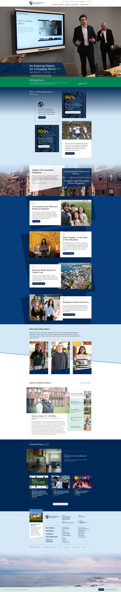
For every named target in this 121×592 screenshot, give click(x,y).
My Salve (64, 540)
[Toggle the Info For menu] (84, 1)
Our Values (42, 117)
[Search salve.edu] (91, 4)
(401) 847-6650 (81, 516)
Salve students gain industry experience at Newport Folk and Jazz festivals (61, 492)
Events (69, 1)
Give (90, 1)
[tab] (79, 395)
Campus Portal (65, 542)
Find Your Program (44, 146)
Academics (67, 4)
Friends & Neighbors (66, 535)
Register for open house (82, 84)
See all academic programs (39, 183)
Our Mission (55, 4)
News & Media (81, 532)
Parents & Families (66, 533)
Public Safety (81, 533)
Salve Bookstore (81, 537)
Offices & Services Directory (68, 522)
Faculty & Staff (65, 532)
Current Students (65, 528)
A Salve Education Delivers (73, 112)
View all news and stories (60, 504)
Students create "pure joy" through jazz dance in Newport (82, 492)
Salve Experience (75, 4)
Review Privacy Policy (111, 589)
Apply (54, 72)
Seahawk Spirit (70, 153)
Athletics (77, 1)
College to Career (68, 253)
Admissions (61, 4)
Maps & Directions (66, 519)
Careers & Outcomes (84, 4)
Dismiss (101, 589)
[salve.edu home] (36, 3)
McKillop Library (81, 530)
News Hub (65, 1)
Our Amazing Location (38, 283)
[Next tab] (39, 437)
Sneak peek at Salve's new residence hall (75, 456)
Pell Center (73, 1)
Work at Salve (81, 535)
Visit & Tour (47, 72)
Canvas (63, 538)
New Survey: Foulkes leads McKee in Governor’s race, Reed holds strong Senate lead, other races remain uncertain (40, 494)
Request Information (34, 72)
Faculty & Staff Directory (83, 528)
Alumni (63, 530)
